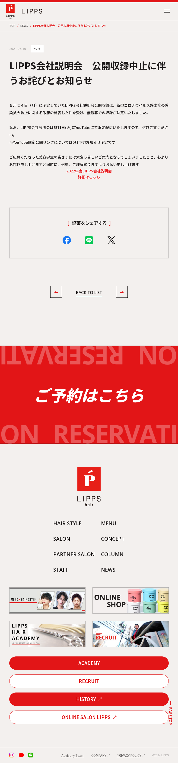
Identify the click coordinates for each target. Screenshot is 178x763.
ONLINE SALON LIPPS (86, 717)
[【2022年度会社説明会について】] (56, 292)
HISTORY (86, 699)
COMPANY (98, 755)
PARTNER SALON (74, 554)
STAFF (60, 569)
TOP (12, 26)
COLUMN (112, 554)
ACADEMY (89, 663)
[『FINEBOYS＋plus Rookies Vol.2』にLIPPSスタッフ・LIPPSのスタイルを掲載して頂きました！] (122, 292)
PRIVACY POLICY (129, 755)
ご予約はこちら (89, 394)
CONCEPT (113, 538)
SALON (61, 538)
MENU (108, 523)
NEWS (24, 26)
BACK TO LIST (89, 292)
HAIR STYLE (67, 523)
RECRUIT (89, 681)
